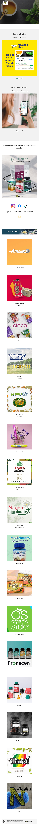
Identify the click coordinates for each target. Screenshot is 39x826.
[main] (19, 36)
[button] (3, 822)
